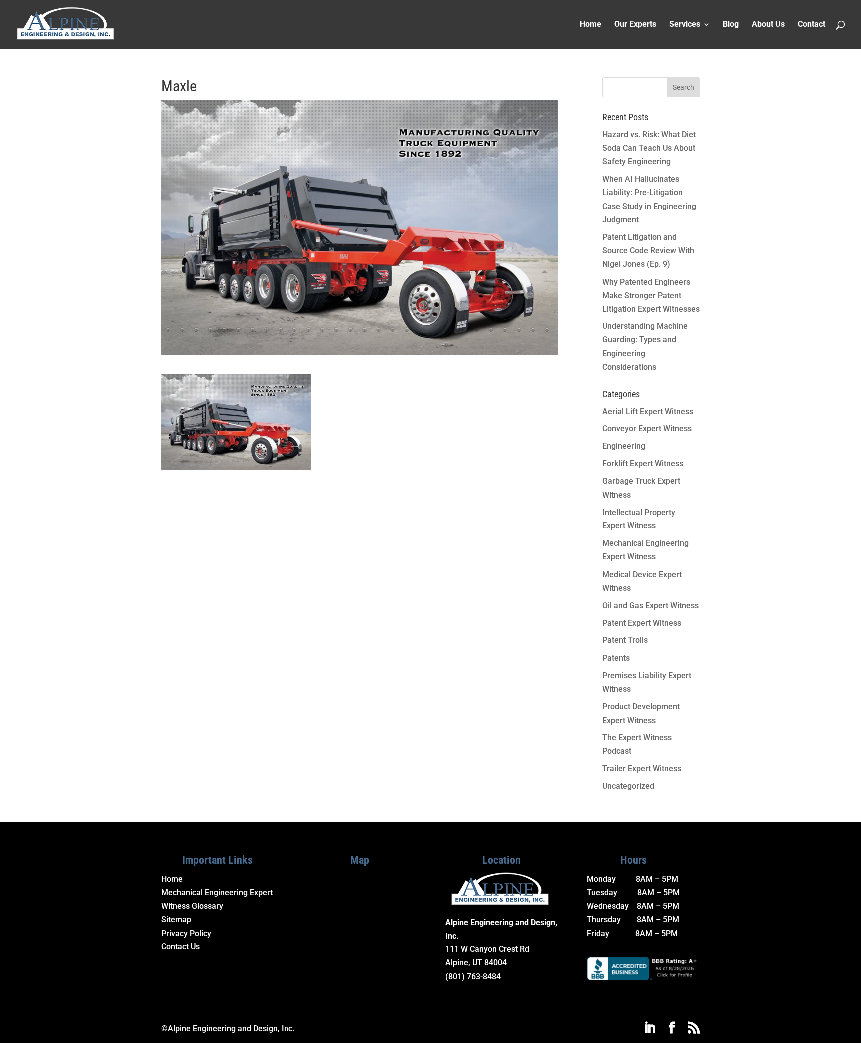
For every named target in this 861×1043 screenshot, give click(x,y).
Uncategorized (628, 786)
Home (590, 25)
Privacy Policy (186, 933)
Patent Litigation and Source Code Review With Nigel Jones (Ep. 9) (648, 250)
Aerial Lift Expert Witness (647, 411)
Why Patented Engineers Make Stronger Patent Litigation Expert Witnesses (651, 295)
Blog (731, 25)
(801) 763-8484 (473, 976)
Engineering (623, 446)
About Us (768, 25)
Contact (811, 25)
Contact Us (180, 946)
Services (684, 25)
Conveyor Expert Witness (647, 428)
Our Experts (635, 25)
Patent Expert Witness (641, 622)
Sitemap (176, 919)
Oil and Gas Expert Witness (650, 605)
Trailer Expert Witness (641, 768)
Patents (616, 658)
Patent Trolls (625, 640)
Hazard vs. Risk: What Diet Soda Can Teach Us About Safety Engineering (649, 148)
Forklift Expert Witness (642, 463)
